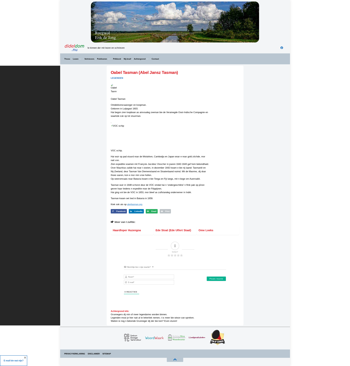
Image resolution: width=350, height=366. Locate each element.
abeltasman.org (134, 204)
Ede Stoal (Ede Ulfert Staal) (173, 230)
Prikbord (117, 59)
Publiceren (102, 59)
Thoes (67, 59)
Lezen (75, 59)
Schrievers (89, 59)
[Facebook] (281, 47)
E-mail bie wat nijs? (14, 360)
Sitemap (106, 354)
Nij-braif (127, 59)
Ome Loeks (206, 230)
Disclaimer (94, 354)
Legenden (117, 78)
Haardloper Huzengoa (127, 230)
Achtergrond (140, 59)
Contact (155, 59)
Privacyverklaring (74, 354)
